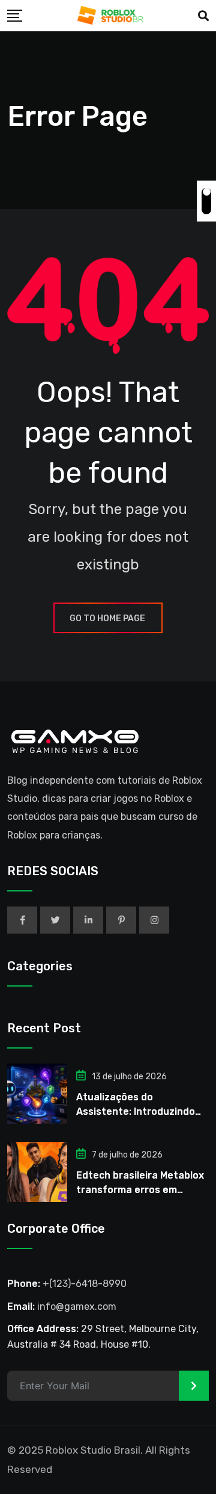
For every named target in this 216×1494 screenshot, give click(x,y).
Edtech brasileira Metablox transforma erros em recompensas (140, 1190)
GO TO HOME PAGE (107, 618)
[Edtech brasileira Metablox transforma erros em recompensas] (37, 1172)
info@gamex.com (76, 1306)
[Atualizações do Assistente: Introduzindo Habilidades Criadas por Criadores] (37, 1094)
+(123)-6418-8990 (85, 1283)
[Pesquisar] (203, 16)
